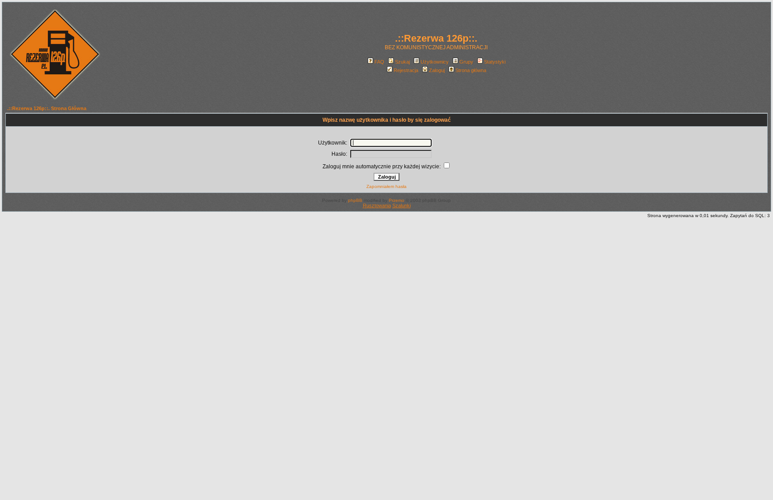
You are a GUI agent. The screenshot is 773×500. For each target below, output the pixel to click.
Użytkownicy (434, 61)
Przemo (396, 200)
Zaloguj (437, 70)
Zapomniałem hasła (386, 186)
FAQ (379, 61)
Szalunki (401, 205)
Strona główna (470, 70)
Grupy (466, 61)
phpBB (355, 200)
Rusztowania (377, 205)
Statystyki (494, 61)
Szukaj (402, 61)
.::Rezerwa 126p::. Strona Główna (46, 108)
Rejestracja (406, 70)
